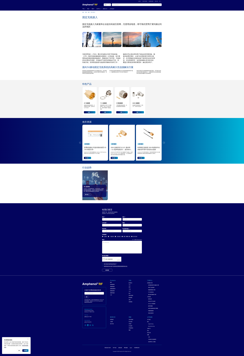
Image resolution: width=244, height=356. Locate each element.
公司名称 (104, 222)
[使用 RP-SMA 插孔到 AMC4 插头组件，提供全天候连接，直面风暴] (149, 143)
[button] (80, 142)
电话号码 (104, 228)
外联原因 (104, 234)
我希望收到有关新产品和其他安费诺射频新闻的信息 (115, 266)
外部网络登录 (136, 347)
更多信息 (87, 158)
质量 (124, 236)
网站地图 (126, 347)
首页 (83, 12)
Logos (131, 347)
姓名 (103, 217)
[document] (16, 345)
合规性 (105, 236)
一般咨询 (112, 236)
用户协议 (114, 347)
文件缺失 (119, 236)
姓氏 (124, 217)
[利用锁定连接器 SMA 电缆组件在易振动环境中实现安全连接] (122, 143)
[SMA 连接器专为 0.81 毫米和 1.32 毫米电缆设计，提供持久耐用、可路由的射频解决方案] (95, 143)
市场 (86, 12)
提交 (87, 296)
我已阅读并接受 (110, 264)
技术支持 (135, 236)
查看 (89, 112)
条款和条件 (113, 264)
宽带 (88, 12)
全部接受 (25, 350)
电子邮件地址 (126, 228)
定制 (19, 350)
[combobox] (104, 231)
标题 (124, 222)
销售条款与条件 (108, 347)
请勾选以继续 (105, 255)
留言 (103, 239)
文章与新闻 (87, 144)
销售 (129, 236)
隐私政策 (85, 302)
